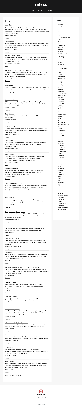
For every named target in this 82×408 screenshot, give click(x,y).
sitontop (60, 188)
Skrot (59, 41)
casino (60, 74)
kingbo (60, 120)
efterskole (61, 91)
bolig (10, 25)
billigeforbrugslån (63, 68)
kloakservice (61, 122)
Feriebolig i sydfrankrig (11, 168)
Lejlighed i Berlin (9, 85)
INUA (59, 32)
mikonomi (61, 143)
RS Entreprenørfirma (64, 37)
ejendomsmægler (63, 93)
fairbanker (61, 99)
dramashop (61, 85)
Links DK (41, 5)
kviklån (60, 128)
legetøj (60, 132)
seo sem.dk (61, 182)
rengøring (61, 174)
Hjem (6, 25)
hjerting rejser (62, 114)
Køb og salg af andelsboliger (12, 55)
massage (60, 141)
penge (59, 166)
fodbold (60, 105)
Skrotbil (60, 43)
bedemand (61, 64)
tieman (60, 201)
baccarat (60, 60)
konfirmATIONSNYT (64, 124)
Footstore (61, 28)
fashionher (61, 101)
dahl (59, 80)
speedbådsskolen (63, 195)
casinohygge (61, 78)
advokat (60, 51)
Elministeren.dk (9, 41)
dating (60, 84)
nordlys (60, 161)
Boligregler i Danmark (11, 282)
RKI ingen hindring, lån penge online (15, 212)
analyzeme (61, 55)
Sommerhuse (61, 45)
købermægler (61, 130)
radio (59, 172)
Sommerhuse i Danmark (11, 100)
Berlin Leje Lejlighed (10, 197)
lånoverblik (61, 136)
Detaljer (7, 66)
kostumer (60, 126)
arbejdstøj (61, 57)
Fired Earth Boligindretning (12, 309)
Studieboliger (8, 347)
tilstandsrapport (62, 203)
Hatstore (60, 30)
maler (59, 138)
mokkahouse (61, 147)
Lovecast (60, 33)
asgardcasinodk (62, 59)
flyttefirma (61, 103)
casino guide (61, 76)
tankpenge (61, 197)
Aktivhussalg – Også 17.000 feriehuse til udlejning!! (19, 27)
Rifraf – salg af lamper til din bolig (14, 183)
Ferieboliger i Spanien (11, 296)
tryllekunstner (62, 205)
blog (59, 70)
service (60, 184)
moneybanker (62, 149)
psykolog (60, 170)
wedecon (60, 215)
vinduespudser (62, 209)
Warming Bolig (9, 140)
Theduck (60, 49)
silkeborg (60, 186)
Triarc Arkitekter (9, 361)
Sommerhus (8, 335)
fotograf (60, 107)
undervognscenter (63, 207)
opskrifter (61, 164)
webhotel (60, 213)
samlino (60, 176)
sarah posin (61, 178)
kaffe (59, 118)
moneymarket (62, 151)
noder (59, 159)
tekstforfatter (62, 199)
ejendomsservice (62, 95)
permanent (61, 168)
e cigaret (60, 89)
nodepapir (61, 157)
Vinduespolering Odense (12, 238)
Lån (59, 35)
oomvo (60, 163)
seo (59, 180)
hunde (60, 116)
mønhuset (61, 155)
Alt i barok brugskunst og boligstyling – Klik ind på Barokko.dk (22, 267)
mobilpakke (61, 145)
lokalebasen (61, 134)
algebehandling (62, 53)
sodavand (60, 193)
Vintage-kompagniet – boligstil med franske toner (18, 70)
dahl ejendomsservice (64, 82)
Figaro (60, 26)
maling (60, 139)
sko (59, 190)
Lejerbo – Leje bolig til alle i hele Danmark (16, 323)
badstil (60, 62)
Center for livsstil (10, 126)
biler (59, 66)
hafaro (60, 112)
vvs (59, 211)
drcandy (60, 87)
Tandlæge (60, 47)
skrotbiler (61, 191)
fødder (60, 109)
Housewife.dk (9, 226)
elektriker (60, 97)
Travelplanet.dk (9, 114)
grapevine (61, 111)
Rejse (59, 39)
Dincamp (60, 24)
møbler (60, 153)
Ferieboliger (8, 252)
